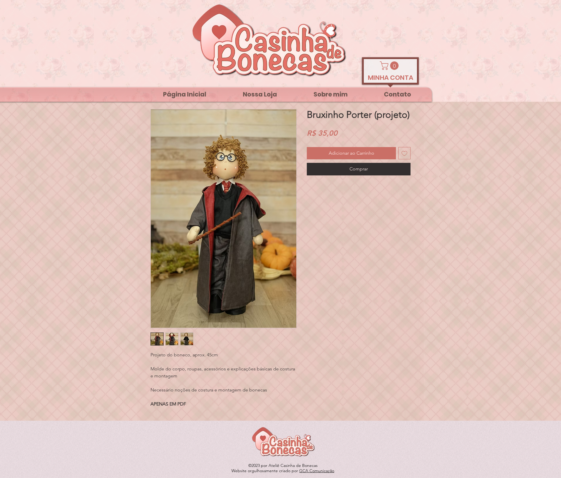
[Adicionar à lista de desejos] (404, 153)
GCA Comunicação (316, 470)
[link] (390, 65)
